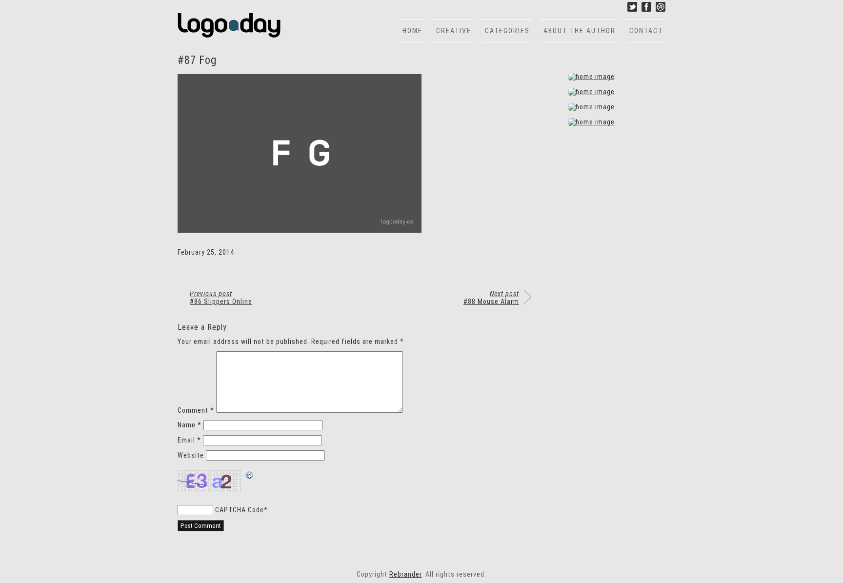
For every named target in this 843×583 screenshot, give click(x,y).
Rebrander (405, 574)
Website (191, 455)
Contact (646, 31)
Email (189, 440)
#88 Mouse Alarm (491, 297)
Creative (453, 31)
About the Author (579, 31)
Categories (507, 31)
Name (189, 425)
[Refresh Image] (249, 476)
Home (412, 31)
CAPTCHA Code (239, 510)
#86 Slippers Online (221, 297)
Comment (196, 410)
